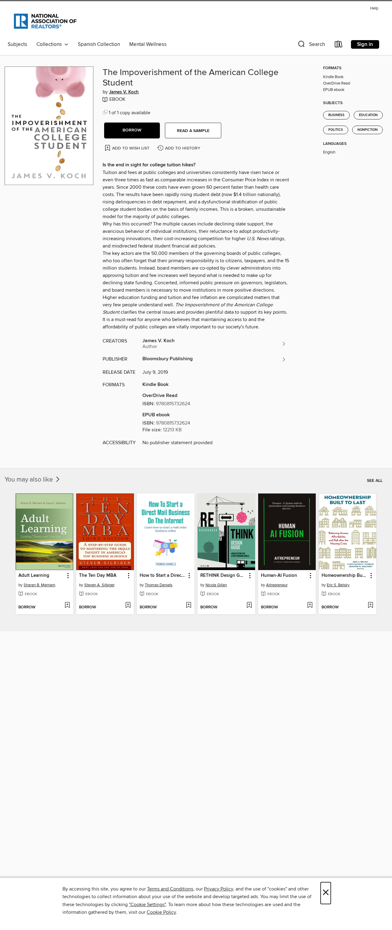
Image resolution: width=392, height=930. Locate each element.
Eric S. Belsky (338, 585)
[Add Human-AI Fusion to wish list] (310, 606)
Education (368, 115)
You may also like (30, 480)
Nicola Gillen (216, 585)
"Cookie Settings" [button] (147, 905)
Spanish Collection (99, 44)
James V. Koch (124, 92)
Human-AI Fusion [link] (279, 575)
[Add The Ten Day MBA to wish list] (128, 606)
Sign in (365, 44)
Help (374, 8)
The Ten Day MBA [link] (97, 575)
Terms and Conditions (170, 889)
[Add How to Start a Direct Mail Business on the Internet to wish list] (188, 606)
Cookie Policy (161, 912)
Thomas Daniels (158, 585)
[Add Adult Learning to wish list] (67, 606)
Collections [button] (50, 44)
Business (336, 115)
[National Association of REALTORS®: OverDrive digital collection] (45, 21)
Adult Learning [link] (33, 575)
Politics (335, 130)
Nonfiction (367, 130)
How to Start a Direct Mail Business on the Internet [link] (163, 575)
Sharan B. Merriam (39, 585)
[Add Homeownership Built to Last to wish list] (370, 606)
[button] (311, 45)
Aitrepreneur (277, 585)
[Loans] (339, 45)
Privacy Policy (218, 889)
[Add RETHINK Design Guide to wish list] (249, 606)
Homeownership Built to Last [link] (345, 575)
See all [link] (375, 480)
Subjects (17, 44)
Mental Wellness (148, 44)
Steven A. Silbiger (99, 585)
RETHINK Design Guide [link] (223, 575)
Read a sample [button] (193, 131)
